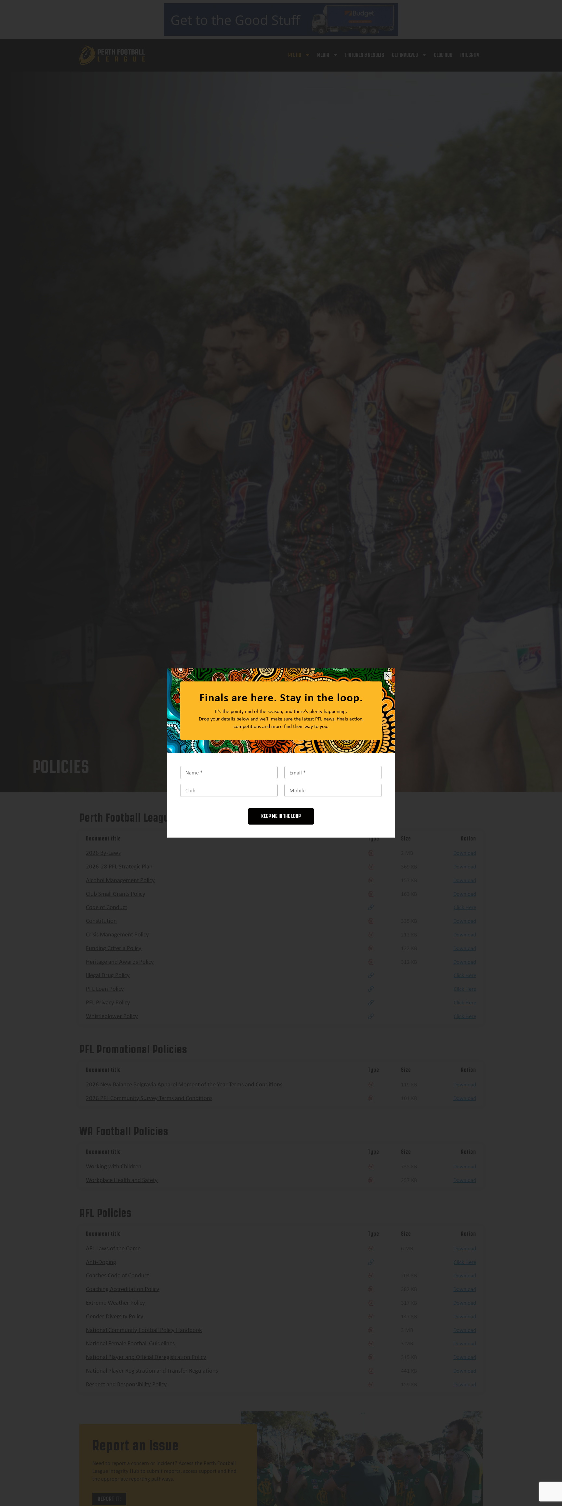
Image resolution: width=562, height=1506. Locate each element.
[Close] (388, 675)
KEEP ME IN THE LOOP (281, 816)
